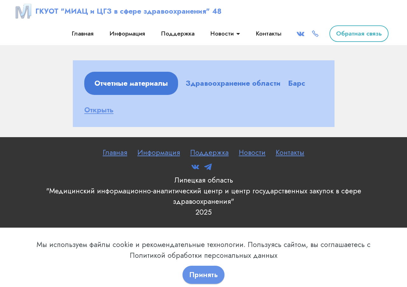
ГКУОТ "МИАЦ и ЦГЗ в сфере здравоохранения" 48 (128, 11)
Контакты (268, 33)
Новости (222, 33)
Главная (82, 33)
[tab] (131, 83)
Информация (127, 33)
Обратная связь (359, 33)
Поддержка (178, 33)
